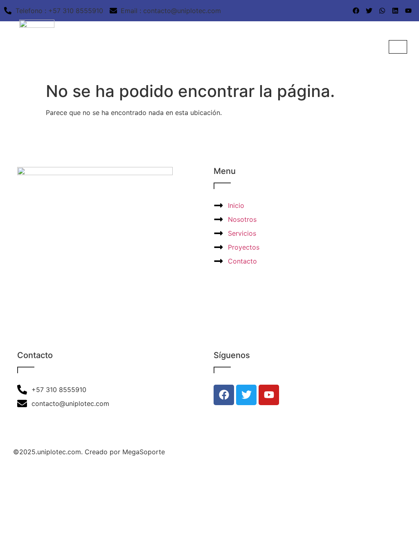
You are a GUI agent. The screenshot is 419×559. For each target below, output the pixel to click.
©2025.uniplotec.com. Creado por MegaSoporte (89, 452)
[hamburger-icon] (398, 47)
